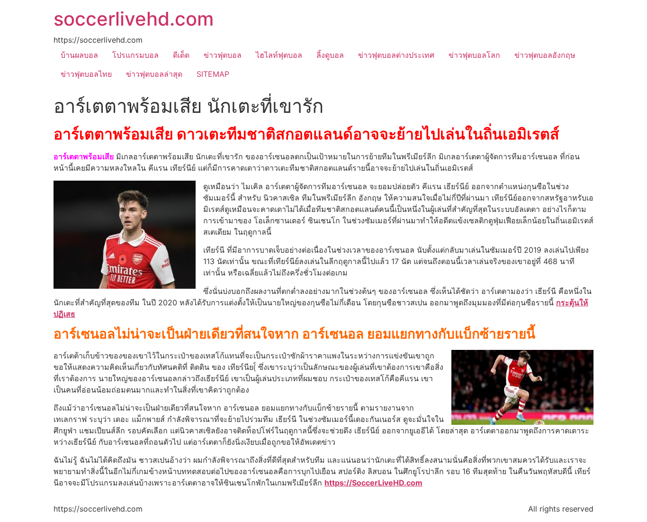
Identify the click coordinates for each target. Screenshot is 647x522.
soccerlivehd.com (134, 18)
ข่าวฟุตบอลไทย (86, 74)
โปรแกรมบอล (135, 55)
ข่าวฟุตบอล (223, 55)
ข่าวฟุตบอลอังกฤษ (544, 55)
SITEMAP (213, 74)
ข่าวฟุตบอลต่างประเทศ (396, 55)
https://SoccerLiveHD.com (373, 482)
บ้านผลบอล (79, 55)
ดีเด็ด (181, 55)
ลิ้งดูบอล (330, 55)
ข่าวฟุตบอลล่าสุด (154, 74)
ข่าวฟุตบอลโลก (474, 55)
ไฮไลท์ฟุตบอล (279, 55)
